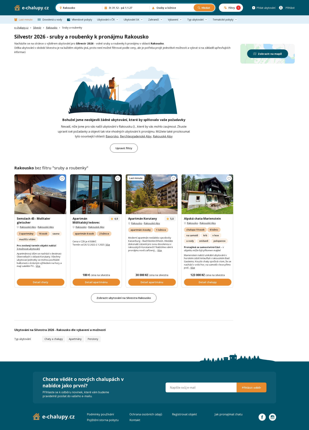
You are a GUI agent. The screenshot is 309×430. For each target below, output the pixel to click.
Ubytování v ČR (106, 19)
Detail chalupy (208, 282)
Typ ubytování (195, 19)
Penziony (93, 339)
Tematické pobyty (223, 19)
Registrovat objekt (184, 414)
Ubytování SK (131, 19)
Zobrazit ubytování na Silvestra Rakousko (124, 298)
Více (38, 266)
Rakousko (51, 27)
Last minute (26, 19)
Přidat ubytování (265, 7)
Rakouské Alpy (163, 136)
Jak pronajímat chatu (228, 414)
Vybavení (173, 19)
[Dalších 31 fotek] (96, 194)
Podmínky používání (100, 414)
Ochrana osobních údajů (145, 414)
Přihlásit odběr (251, 387)
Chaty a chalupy (54, 339)
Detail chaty (40, 282)
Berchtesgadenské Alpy (135, 136)
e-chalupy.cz (21, 27)
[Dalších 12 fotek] (40, 194)
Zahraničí (153, 19)
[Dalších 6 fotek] (152, 194)
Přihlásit (290, 7)
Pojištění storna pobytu (103, 420)
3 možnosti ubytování (28, 248)
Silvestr (37, 27)
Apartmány (75, 339)
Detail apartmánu (96, 282)
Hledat (206, 7)
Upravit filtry (124, 148)
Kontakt (134, 420)
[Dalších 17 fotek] (207, 194)
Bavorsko (112, 136)
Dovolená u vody (52, 19)
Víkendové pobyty (82, 19)
